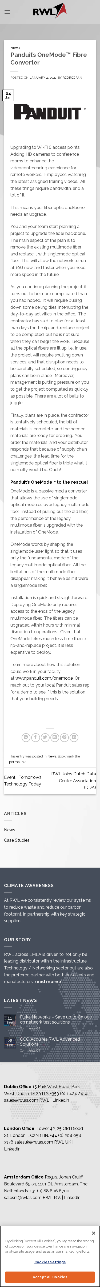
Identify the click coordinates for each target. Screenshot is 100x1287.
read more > (48, 981)
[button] (7, 11)
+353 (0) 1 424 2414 (69, 1093)
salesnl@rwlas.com (23, 1197)
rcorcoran (72, 77)
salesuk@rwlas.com (33, 1142)
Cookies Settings (50, 1262)
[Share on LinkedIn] (74, 737)
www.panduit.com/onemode (44, 678)
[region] (50, 1256)
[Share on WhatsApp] (26, 737)
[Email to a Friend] (54, 737)
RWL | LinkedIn (54, 1100)
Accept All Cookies (50, 1277)
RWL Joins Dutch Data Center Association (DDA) (73, 780)
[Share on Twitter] (45, 737)
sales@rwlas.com (21, 1100)
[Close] (93, 1233)
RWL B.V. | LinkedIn (62, 1197)
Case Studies (17, 840)
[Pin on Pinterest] (64, 737)
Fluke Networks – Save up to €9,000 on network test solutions (56, 1020)
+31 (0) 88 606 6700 (49, 1190)
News (15, 48)
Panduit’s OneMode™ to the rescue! (49, 482)
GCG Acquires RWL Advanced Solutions (50, 1042)
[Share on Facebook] (35, 737)
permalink (17, 762)
